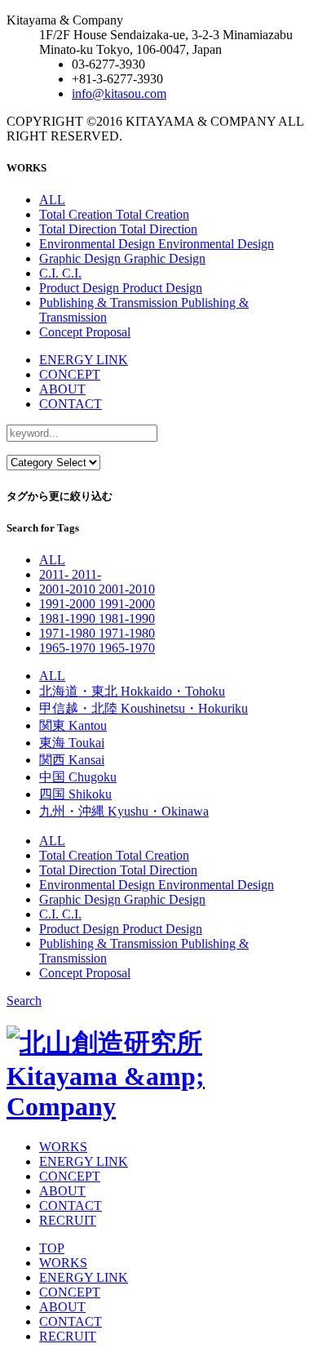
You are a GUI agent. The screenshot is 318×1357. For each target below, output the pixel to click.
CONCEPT (69, 374)
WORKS (63, 1147)
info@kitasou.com (119, 93)
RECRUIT (67, 1220)
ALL (52, 200)
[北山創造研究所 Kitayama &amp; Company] (159, 1106)
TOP (51, 1248)
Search (24, 1001)
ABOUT (62, 389)
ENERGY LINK (83, 360)
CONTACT (70, 404)
